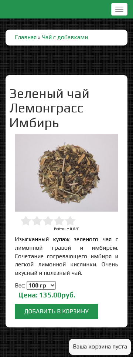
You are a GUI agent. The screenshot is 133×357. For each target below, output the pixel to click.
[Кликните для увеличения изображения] (66, 173)
